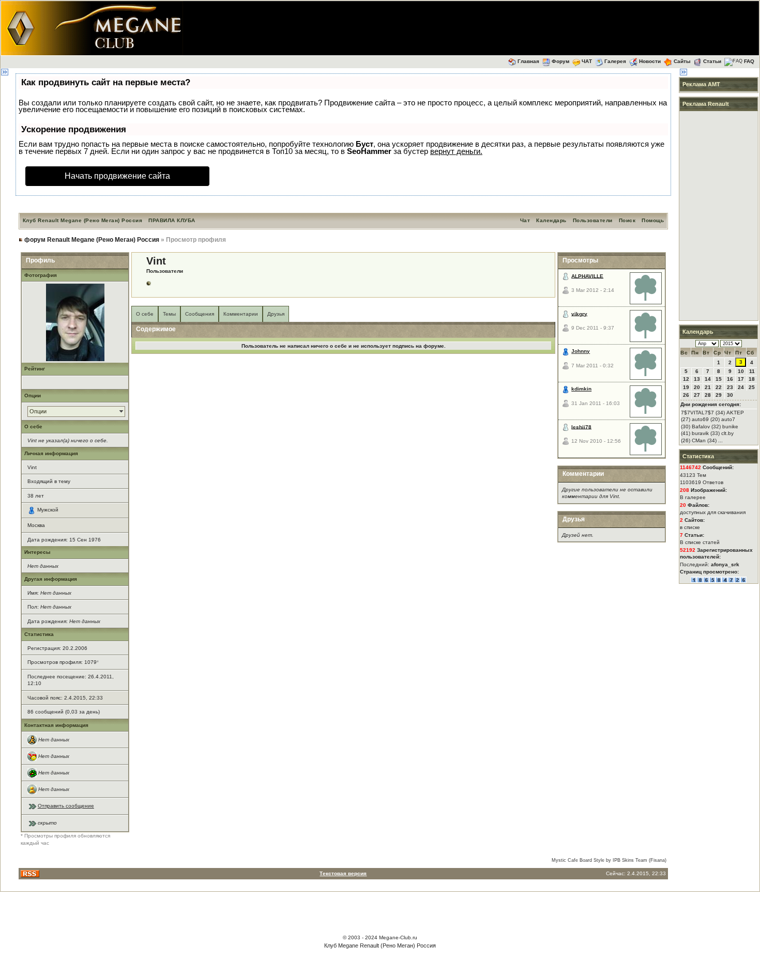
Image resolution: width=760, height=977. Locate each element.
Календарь (551, 220)
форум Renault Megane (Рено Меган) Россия (91, 239)
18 (752, 379)
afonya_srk (725, 564)
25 (752, 387)
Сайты (682, 61)
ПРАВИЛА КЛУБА (171, 220)
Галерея (615, 61)
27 (697, 395)
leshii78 (581, 426)
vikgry (579, 313)
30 (730, 395)
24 (741, 387)
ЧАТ (587, 61)
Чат (525, 220)
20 (697, 387)
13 (697, 379)
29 (719, 395)
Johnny (580, 351)
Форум (560, 61)
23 (730, 387)
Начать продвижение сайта (117, 176)
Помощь (653, 220)
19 (686, 387)
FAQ (749, 61)
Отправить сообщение (66, 806)
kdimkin (581, 389)
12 (686, 379)
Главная (528, 61)
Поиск (627, 220)
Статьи (712, 61)
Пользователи (593, 220)
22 (719, 387)
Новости (650, 61)
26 (686, 395)
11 (752, 371)
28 (708, 395)
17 (741, 379)
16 (730, 379)
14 (708, 379)
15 (719, 379)
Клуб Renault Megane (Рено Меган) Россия (83, 220)
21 (708, 387)
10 (741, 371)
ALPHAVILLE (587, 275)
